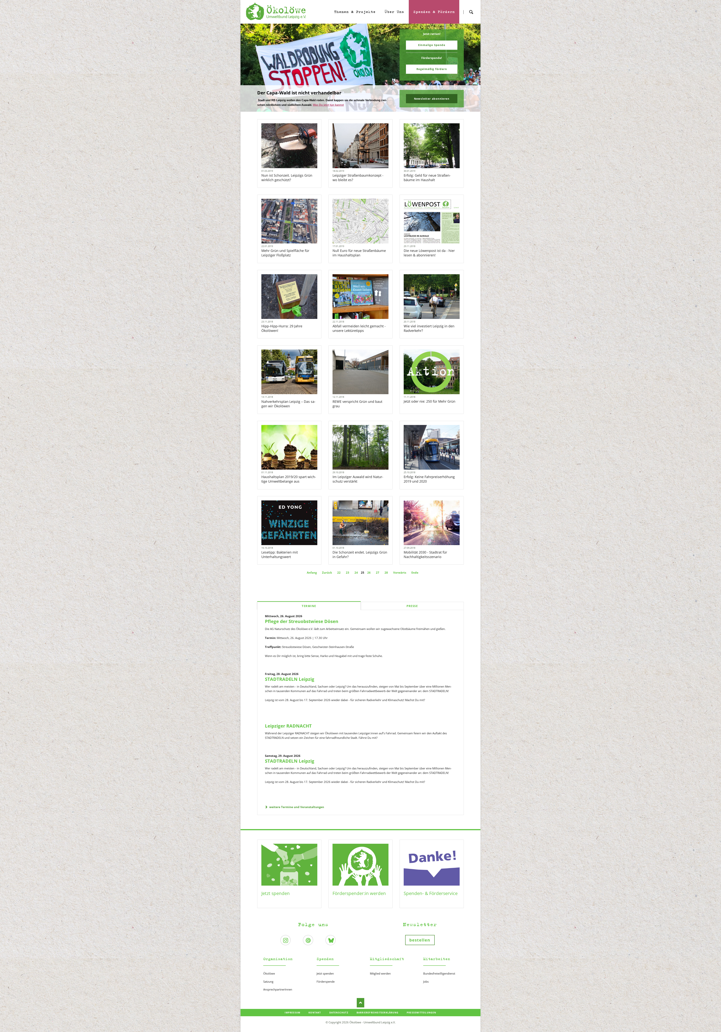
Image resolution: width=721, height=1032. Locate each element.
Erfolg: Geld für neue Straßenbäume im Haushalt (427, 177)
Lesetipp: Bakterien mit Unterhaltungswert (279, 554)
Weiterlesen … (296, 155)
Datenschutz (338, 1012)
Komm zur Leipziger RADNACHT (362, 109)
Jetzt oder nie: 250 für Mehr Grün (429, 401)
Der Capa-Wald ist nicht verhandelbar (358, 109)
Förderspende (326, 981)
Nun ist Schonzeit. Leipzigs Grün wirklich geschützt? (286, 177)
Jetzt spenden (275, 893)
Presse (412, 606)
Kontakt (314, 1012)
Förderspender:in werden (359, 893)
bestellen (420, 940)
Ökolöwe (269, 973)
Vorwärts (399, 572)
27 (377, 572)
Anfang (312, 572)
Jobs (426, 981)
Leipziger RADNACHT (288, 726)
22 (339, 572)
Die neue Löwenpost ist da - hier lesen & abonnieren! (429, 252)
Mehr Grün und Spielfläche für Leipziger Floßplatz (285, 252)
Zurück (327, 572)
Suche (471, 8)
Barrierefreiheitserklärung (377, 1012)
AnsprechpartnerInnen (277, 989)
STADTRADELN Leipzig (289, 679)
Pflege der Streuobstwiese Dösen (301, 621)
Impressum (292, 1012)
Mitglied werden (380, 973)
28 (386, 572)
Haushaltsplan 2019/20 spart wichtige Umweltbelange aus (288, 479)
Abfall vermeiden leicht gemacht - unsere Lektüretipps (359, 328)
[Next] (472, 68)
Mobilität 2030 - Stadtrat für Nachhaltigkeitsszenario (425, 554)
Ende (414, 572)
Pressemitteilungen (421, 1012)
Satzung (268, 981)
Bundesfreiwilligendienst (439, 973)
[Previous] (249, 68)
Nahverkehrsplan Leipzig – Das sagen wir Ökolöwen (288, 403)
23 (347, 572)
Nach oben (360, 1002)
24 (356, 572)
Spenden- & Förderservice (431, 893)
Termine (309, 606)
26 (369, 572)
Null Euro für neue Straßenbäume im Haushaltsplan (359, 252)
